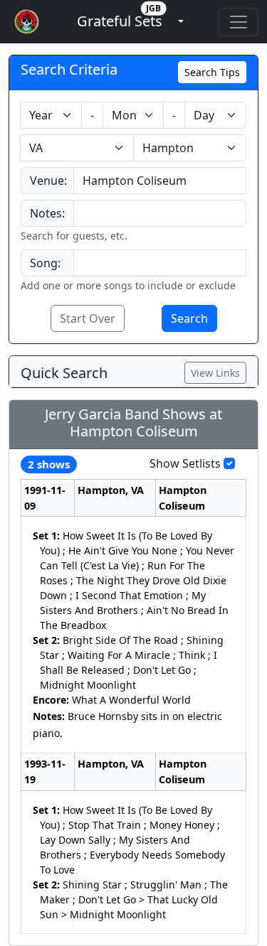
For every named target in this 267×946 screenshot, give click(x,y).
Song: (45, 263)
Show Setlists (185, 463)
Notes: (47, 213)
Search (189, 318)
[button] (120, 22)
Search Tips (212, 72)
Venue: (48, 180)
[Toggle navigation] (238, 22)
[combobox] (159, 180)
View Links (215, 373)
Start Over (87, 318)
